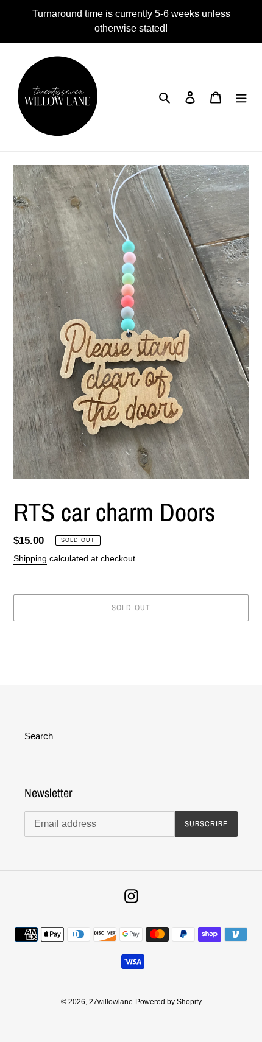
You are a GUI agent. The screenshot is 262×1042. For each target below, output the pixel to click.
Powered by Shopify (168, 1002)
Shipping (30, 558)
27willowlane (111, 1002)
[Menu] (241, 97)
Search (38, 736)
